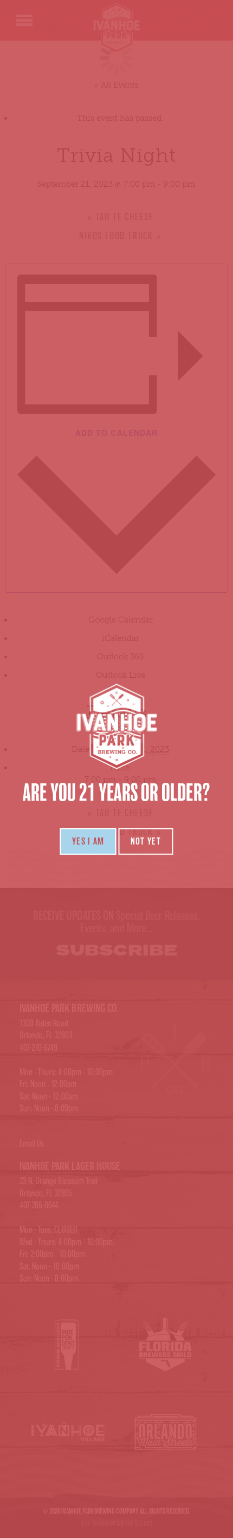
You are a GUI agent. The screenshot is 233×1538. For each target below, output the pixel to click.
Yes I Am (88, 841)
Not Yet (146, 841)
